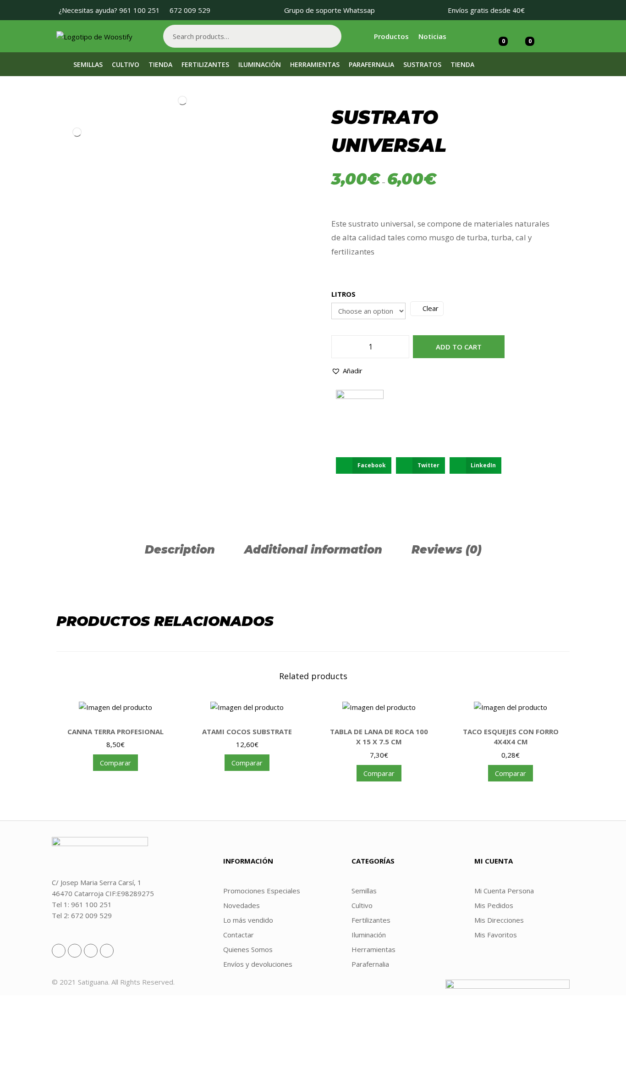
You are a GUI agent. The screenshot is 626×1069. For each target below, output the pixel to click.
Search (329, 36)
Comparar (115, 762)
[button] (346, 370)
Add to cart (459, 346)
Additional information (313, 549)
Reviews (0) (447, 549)
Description (180, 549)
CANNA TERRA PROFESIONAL (115, 731)
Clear (431, 308)
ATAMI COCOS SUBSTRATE (247, 731)
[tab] (180, 549)
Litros (343, 294)
